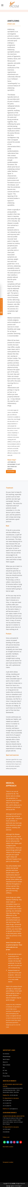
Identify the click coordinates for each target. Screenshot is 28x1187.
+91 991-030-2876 (14, 1095)
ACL (4, 1067)
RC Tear (5, 1070)
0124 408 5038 (6, 1131)
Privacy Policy (6, 1076)
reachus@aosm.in (13, 1108)
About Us (5, 1062)
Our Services (6, 1053)
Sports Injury (6, 1059)
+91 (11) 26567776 (7, 1105)
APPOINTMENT (11, 471)
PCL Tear (5, 1073)
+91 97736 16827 (6, 1129)
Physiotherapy (6, 1056)
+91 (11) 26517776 (7, 1103)
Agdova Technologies (16, 1186)
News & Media (6, 1065)
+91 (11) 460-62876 (7, 1100)
